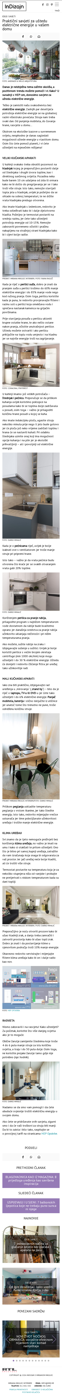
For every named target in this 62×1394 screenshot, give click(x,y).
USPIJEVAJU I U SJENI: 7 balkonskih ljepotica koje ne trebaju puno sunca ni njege (31, 1205)
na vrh (56, 1369)
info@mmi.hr (47, 1383)
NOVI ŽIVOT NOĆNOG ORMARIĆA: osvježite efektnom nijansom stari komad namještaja (31, 1341)
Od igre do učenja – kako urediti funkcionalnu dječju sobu (31, 1288)
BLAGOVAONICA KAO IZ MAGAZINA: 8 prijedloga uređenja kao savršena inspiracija (31, 1180)
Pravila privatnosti (18, 1389)
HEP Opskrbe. (49, 1133)
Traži (57, 10)
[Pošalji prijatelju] (39, 36)
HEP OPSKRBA (14, 1010)
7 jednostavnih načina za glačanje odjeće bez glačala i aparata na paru (31, 1246)
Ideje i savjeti (9, 16)
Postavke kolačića (31, 1392)
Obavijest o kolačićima (42, 1389)
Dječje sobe (31, 1282)
